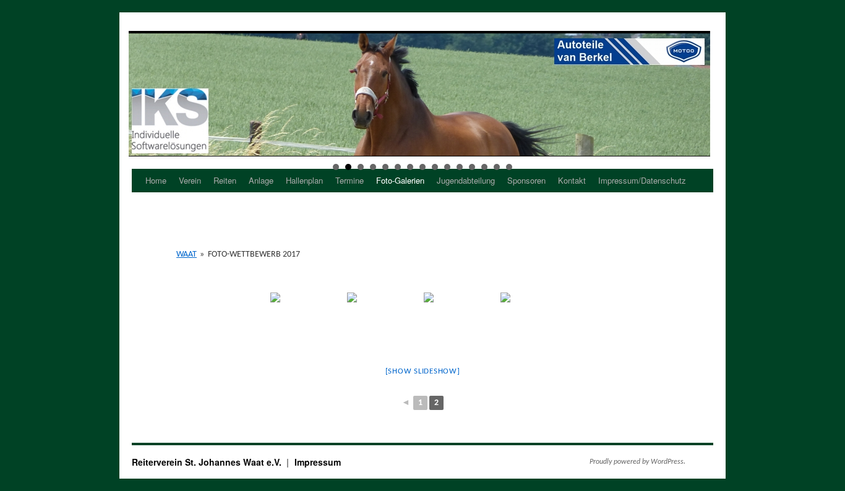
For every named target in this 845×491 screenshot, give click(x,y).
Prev (142, 94)
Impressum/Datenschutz (642, 180)
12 (472, 167)
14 (497, 167)
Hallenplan (304, 180)
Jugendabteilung (466, 180)
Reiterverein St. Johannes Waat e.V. (208, 462)
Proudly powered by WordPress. (637, 462)
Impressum (317, 462)
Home (155, 180)
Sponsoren (526, 180)
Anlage (261, 180)
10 (447, 167)
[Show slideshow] (422, 371)
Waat (186, 254)
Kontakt (572, 180)
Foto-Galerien (400, 180)
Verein (190, 180)
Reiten (224, 180)
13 (484, 167)
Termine (349, 180)
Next (697, 94)
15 (509, 167)
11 (460, 167)
